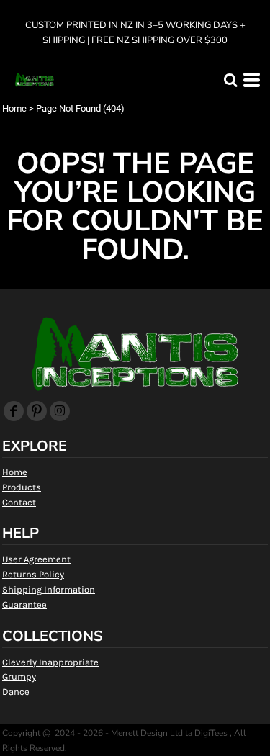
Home (14, 108)
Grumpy (19, 676)
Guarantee (24, 604)
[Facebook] (14, 411)
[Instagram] (60, 411)
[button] (230, 80)
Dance (16, 691)
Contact (19, 502)
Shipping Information (48, 589)
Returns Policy (33, 574)
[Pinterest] (37, 411)
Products (21, 487)
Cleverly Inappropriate (50, 662)
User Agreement (36, 559)
